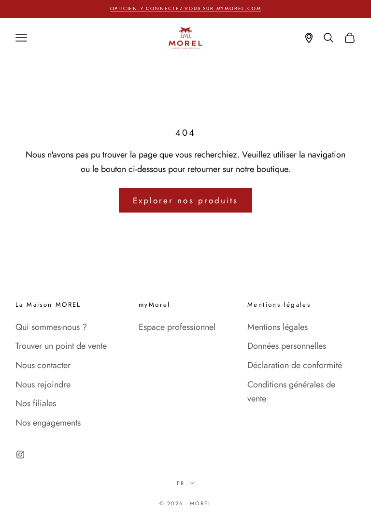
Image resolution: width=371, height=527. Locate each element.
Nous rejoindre (43, 384)
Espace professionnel (177, 327)
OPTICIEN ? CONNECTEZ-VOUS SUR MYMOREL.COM (185, 8)
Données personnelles (286, 346)
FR (181, 483)
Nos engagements (48, 422)
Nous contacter (43, 365)
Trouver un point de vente (61, 346)
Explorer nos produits (185, 200)
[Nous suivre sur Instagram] (20, 454)
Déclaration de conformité (294, 365)
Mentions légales (277, 327)
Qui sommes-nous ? (51, 327)
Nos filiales (35, 403)
